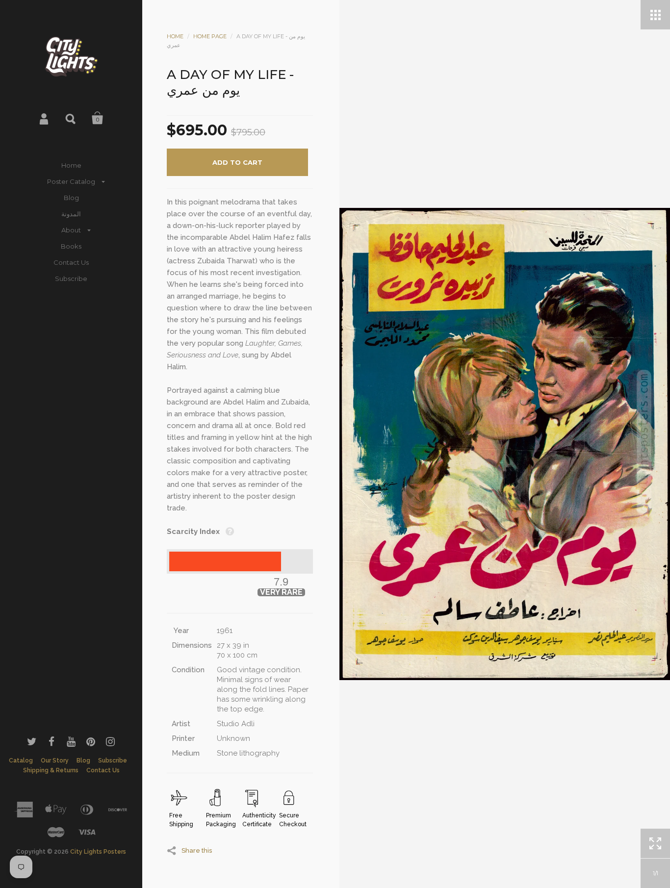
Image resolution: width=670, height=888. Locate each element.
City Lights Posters (98, 851)
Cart (97, 118)
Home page (210, 36)
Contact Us (71, 262)
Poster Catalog (71, 181)
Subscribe (71, 278)
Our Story (55, 760)
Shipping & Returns (50, 770)
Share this (196, 850)
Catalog (21, 760)
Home (71, 165)
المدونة (71, 214)
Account (44, 118)
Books (71, 246)
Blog (71, 198)
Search (71, 118)
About (71, 230)
